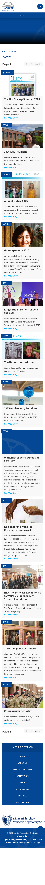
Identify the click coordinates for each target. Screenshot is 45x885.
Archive (38, 64)
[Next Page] (31, 64)
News (13, 52)
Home (5, 52)
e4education (22, 836)
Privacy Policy (19, 842)
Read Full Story (10, 118)
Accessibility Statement (26, 840)
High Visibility (9, 840)
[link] (26, 64)
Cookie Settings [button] (33, 842)
